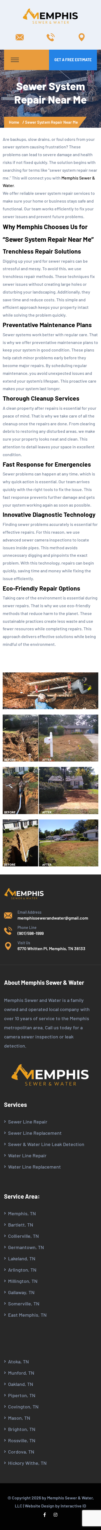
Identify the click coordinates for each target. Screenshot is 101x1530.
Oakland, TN (20, 1384)
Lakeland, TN (21, 1258)
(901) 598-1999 (31, 933)
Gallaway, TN (21, 1292)
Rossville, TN (21, 1440)
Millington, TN (22, 1281)
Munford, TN (21, 1373)
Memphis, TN (22, 1213)
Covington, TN (23, 1407)
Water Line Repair (27, 1155)
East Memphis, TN (27, 1315)
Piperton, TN (21, 1395)
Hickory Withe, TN (27, 1463)
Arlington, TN (22, 1270)
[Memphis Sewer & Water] (50, 16)
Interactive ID (73, 1505)
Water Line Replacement (34, 1167)
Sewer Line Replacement (35, 1133)
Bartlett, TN (20, 1225)
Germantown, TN (26, 1247)
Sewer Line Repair (27, 1122)
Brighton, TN (21, 1429)
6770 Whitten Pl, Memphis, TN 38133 (51, 948)
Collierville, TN (23, 1236)
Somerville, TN (23, 1303)
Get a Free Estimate (73, 59)
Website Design (39, 1505)
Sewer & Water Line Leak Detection (46, 1144)
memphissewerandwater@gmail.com (53, 917)
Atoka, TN (18, 1361)
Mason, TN (19, 1418)
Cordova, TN (21, 1452)
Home (15, 122)
